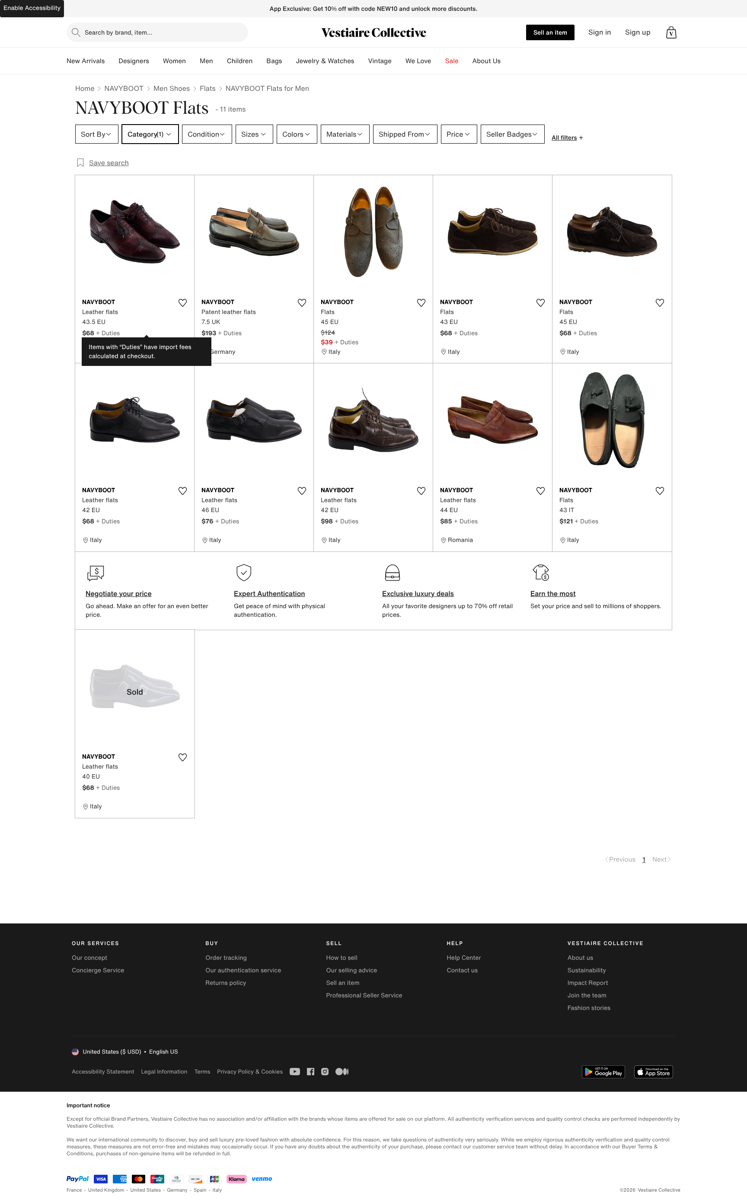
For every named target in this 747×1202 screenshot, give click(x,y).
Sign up (638, 32)
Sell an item (550, 32)
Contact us (462, 970)
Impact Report (588, 982)
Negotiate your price (119, 593)
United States (146, 1190)
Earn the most (553, 593)
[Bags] (288, 61)
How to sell (341, 957)
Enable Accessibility (32, 8)
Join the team (587, 995)
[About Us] (507, 61)
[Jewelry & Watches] (361, 61)
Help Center (464, 957)
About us (580, 957)
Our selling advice (351, 970)
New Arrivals (86, 61)
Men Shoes (171, 88)
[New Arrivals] (111, 61)
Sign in (599, 32)
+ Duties (108, 332)
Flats (208, 88)
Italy (217, 1190)
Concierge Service (98, 970)
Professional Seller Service (364, 995)
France (74, 1190)
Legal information (164, 1071)
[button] (671, 32)
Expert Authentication (269, 593)
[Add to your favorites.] (182, 303)
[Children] (259, 61)
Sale (452, 61)
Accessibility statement (103, 1071)
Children (240, 61)
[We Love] (438, 61)
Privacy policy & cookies (250, 1071)
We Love (418, 61)
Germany (177, 1190)
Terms (202, 1071)
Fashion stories (589, 1008)
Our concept (89, 957)
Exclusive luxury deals (418, 593)
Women (174, 61)
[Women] (192, 61)
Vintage (379, 61)
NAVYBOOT (124, 88)
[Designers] (156, 61)
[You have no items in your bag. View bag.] (671, 32)
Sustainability (587, 970)
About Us (486, 61)
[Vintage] (398, 61)
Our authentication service (243, 970)
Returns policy (225, 982)
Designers (133, 61)
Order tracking (226, 957)
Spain (200, 1190)
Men (206, 61)
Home (84, 88)
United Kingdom (106, 1190)
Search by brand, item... (118, 32)
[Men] (220, 61)
